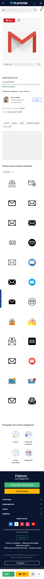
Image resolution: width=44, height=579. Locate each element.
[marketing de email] (12, 183)
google (14, 123)
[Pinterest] (22, 524)
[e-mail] (12, 203)
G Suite (22, 108)
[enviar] (32, 341)
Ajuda (5, 509)
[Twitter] (16, 524)
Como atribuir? (24, 91)
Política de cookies (22, 545)
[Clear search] (30, 10)
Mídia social (22, 519)
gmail (22, 123)
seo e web (7, 126)
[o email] (32, 183)
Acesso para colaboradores (22, 485)
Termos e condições (13, 543)
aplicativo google (33, 123)
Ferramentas (8, 504)
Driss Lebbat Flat (13, 112)
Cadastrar (22, 537)
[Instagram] (28, 524)
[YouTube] (33, 524)
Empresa (6, 514)
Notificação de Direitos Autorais (15, 548)
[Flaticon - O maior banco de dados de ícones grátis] (19, 3)
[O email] (32, 321)
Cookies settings (35, 548)
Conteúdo (6, 500)
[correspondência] (32, 361)
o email (6, 123)
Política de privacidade (30, 543)
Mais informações (8, 87)
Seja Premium (22, 491)
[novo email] (32, 380)
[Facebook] (11, 524)
